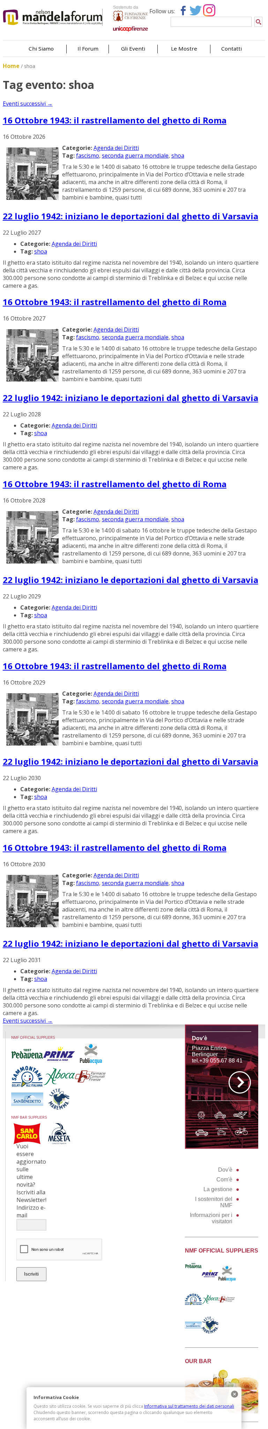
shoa (177, 155)
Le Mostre (184, 48)
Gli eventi (133, 48)
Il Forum (87, 48)
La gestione (217, 1189)
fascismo (87, 155)
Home (11, 66)
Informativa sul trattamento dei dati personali (189, 1406)
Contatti (231, 48)
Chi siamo (41, 48)
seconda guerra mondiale (135, 155)
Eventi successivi (28, 103)
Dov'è (225, 1170)
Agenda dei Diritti (116, 148)
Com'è (224, 1179)
